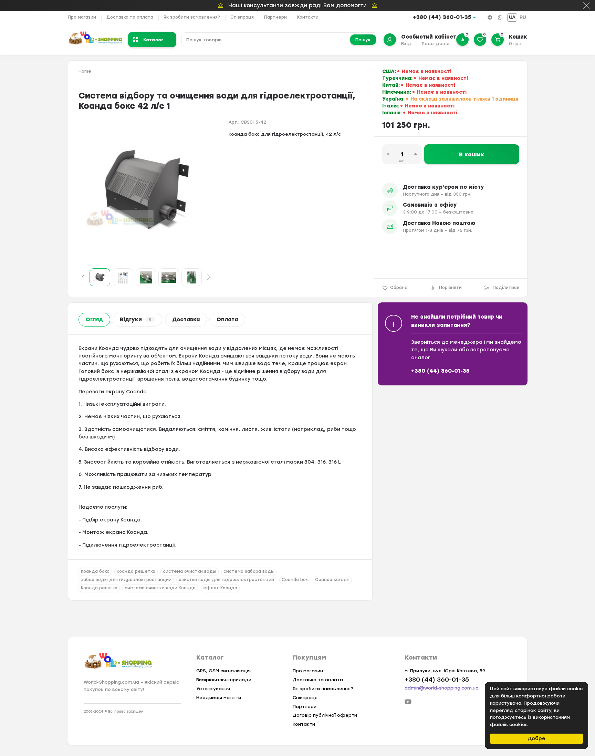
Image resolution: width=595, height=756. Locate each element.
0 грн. (515, 43)
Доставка (186, 320)
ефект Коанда (220, 588)
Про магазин (82, 17)
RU (523, 17)
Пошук (363, 39)
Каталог (153, 39)
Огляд (94, 320)
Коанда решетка (136, 571)
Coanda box (295, 579)
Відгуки (136, 320)
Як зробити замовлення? (192, 17)
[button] (83, 277)
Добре (536, 739)
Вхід (406, 43)
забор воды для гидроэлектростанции (126, 579)
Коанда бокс (95, 571)
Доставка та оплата (129, 17)
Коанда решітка (99, 588)
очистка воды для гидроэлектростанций (226, 579)
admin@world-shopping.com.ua (442, 688)
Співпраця (242, 17)
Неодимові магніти (218, 697)
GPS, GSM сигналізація (223, 670)
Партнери (275, 17)
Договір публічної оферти (325, 715)
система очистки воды (189, 571)
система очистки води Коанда (160, 588)
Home (85, 71)
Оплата (227, 320)
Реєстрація (435, 43)
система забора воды (248, 571)
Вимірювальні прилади (223, 679)
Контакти (308, 17)
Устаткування (213, 688)
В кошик (471, 154)
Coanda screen (332, 579)
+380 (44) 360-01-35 (442, 17)
